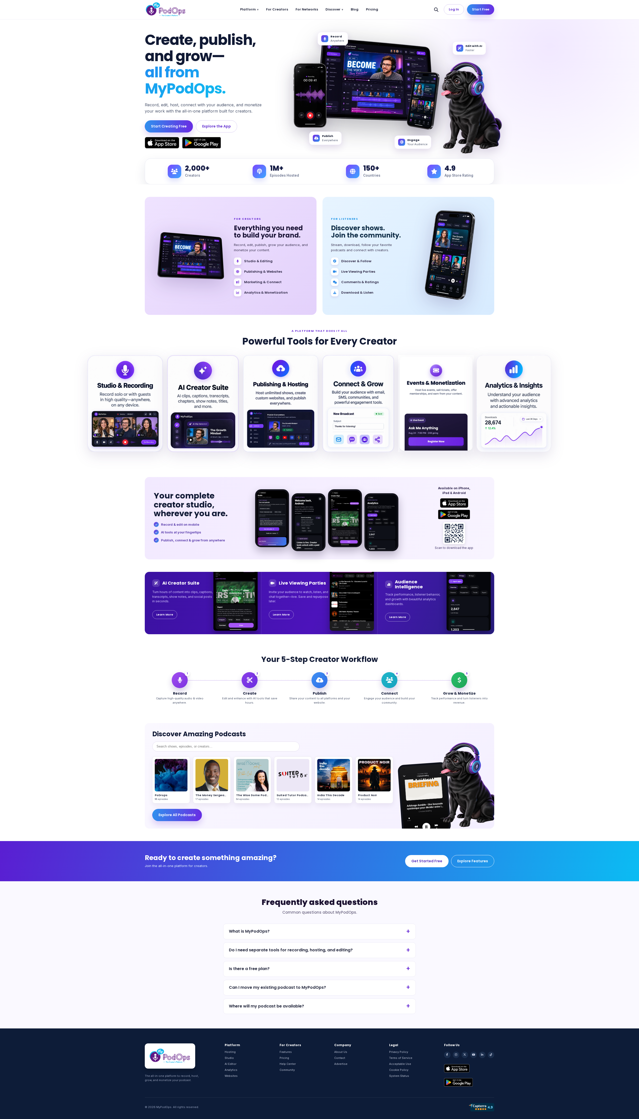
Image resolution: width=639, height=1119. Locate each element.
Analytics (231, 1070)
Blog (354, 9)
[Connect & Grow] (358, 403)
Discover (332, 9)
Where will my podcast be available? (266, 1006)
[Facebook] (447, 1055)
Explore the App (216, 126)
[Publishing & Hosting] (281, 403)
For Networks (307, 9)
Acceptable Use (400, 1064)
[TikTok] (491, 1055)
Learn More (164, 615)
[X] (465, 1055)
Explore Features (472, 861)
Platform (248, 9)
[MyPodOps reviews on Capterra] (481, 1107)
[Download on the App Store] (162, 142)
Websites (231, 1076)
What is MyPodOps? (249, 931)
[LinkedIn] (482, 1055)
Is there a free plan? (249, 969)
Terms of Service (400, 1058)
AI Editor (230, 1064)
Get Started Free (426, 861)
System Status (399, 1076)
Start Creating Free (169, 126)
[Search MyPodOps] (436, 9)
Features (286, 1052)
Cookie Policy (398, 1070)
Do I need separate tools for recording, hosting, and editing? (291, 950)
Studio (229, 1058)
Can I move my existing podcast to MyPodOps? (277, 987)
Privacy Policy (398, 1052)
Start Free (480, 9)
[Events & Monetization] (436, 403)
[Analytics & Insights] (514, 403)
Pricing (372, 9)
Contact (339, 1058)
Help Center (288, 1064)
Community (287, 1070)
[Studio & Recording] (125, 403)
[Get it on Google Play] (201, 142)
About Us (340, 1052)
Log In (454, 9)
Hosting (230, 1052)
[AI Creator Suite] (203, 403)
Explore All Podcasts (177, 814)
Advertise (340, 1064)
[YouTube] (473, 1055)
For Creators (277, 9)
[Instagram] (456, 1055)
